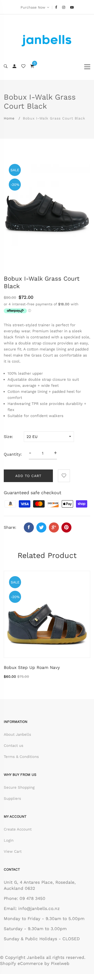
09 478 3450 (32, 898)
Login (9, 840)
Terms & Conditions (21, 756)
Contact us (13, 745)
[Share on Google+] (54, 527)
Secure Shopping (19, 787)
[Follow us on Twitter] (41, 527)
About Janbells (17, 734)
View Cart (13, 851)
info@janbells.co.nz (39, 908)
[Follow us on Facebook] (29, 527)
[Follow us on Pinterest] (66, 527)
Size (8, 436)
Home (9, 118)
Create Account (18, 829)
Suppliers (12, 798)
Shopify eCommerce (21, 963)
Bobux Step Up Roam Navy (32, 667)
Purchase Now (33, 7)
